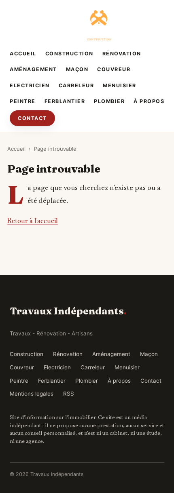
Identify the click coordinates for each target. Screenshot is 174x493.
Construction (69, 54)
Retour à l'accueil (32, 221)
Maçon (77, 69)
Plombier (109, 101)
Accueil (23, 54)
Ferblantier (65, 101)
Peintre (23, 101)
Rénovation (121, 54)
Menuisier (119, 85)
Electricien (30, 85)
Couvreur (113, 69)
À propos (149, 101)
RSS (68, 393)
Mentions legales (31, 393)
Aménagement (33, 69)
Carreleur (76, 85)
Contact (32, 118)
